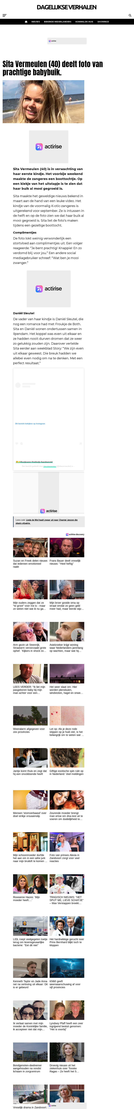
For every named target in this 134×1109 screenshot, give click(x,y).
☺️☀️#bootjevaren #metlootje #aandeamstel (34, 462)
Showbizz (103, 22)
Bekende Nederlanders (57, 22)
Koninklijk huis (84, 22)
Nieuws (36, 22)
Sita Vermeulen (49, 466)
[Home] (26, 22)
